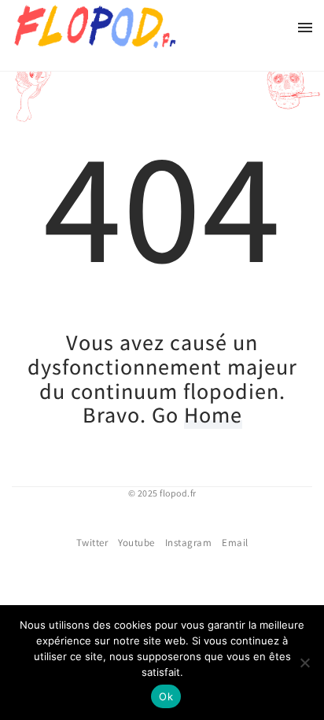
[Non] (304, 662)
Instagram (188, 542)
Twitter (92, 542)
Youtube (136, 542)
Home (213, 414)
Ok (166, 696)
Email (235, 542)
